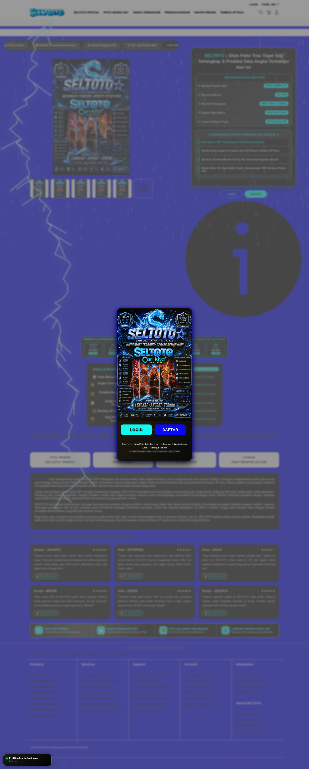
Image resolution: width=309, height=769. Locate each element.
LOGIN (136, 430)
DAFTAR (170, 430)
